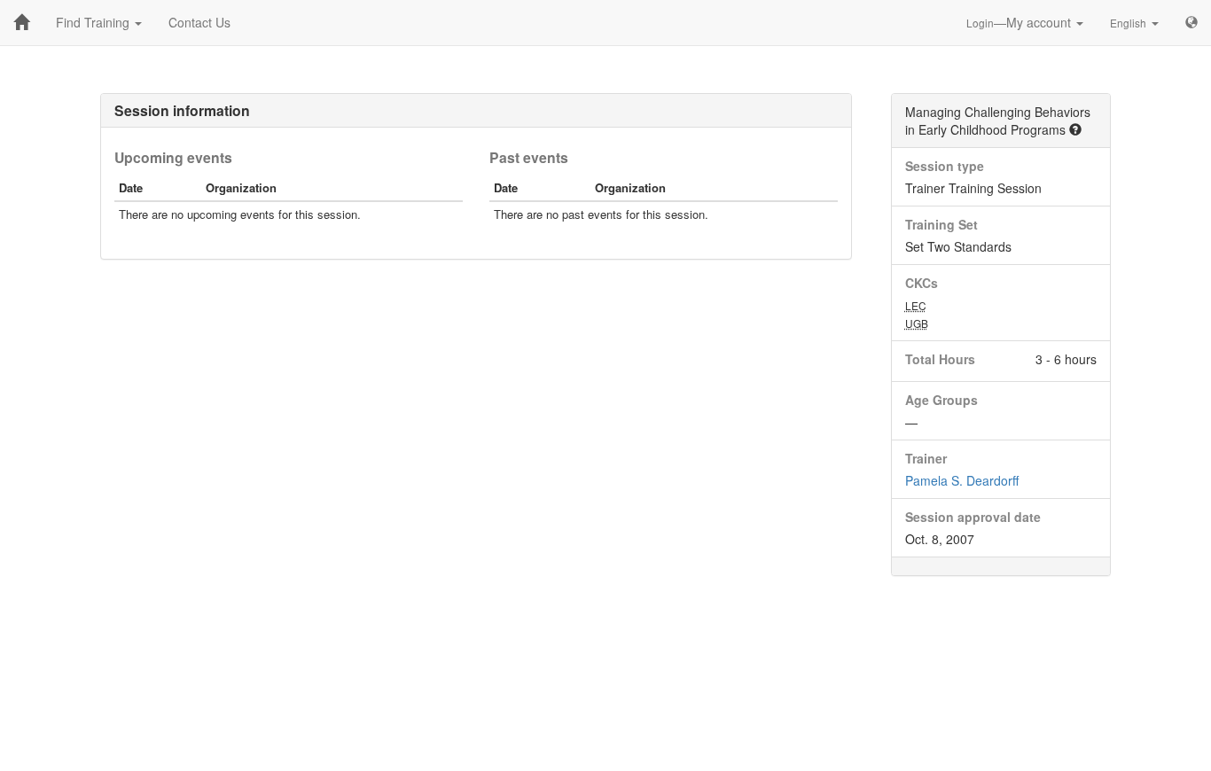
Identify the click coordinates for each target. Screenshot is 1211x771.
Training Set (941, 224)
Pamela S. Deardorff (962, 480)
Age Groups (941, 400)
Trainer (926, 458)
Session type (944, 166)
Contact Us (199, 22)
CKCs (921, 283)
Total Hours (940, 359)
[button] (1075, 129)
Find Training (94, 22)
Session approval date (973, 517)
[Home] (21, 22)
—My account (1020, 22)
